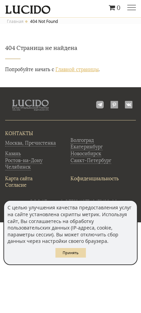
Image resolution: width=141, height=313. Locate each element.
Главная (15, 21)
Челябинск (18, 167)
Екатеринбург (86, 147)
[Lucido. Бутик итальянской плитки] (70, 8)
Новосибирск (85, 154)
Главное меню (131, 8)
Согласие (16, 185)
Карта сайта (19, 179)
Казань (13, 154)
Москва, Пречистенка (30, 143)
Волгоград (82, 140)
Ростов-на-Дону (23, 161)
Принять (71, 252)
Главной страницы (77, 70)
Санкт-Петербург (90, 161)
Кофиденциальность (94, 179)
